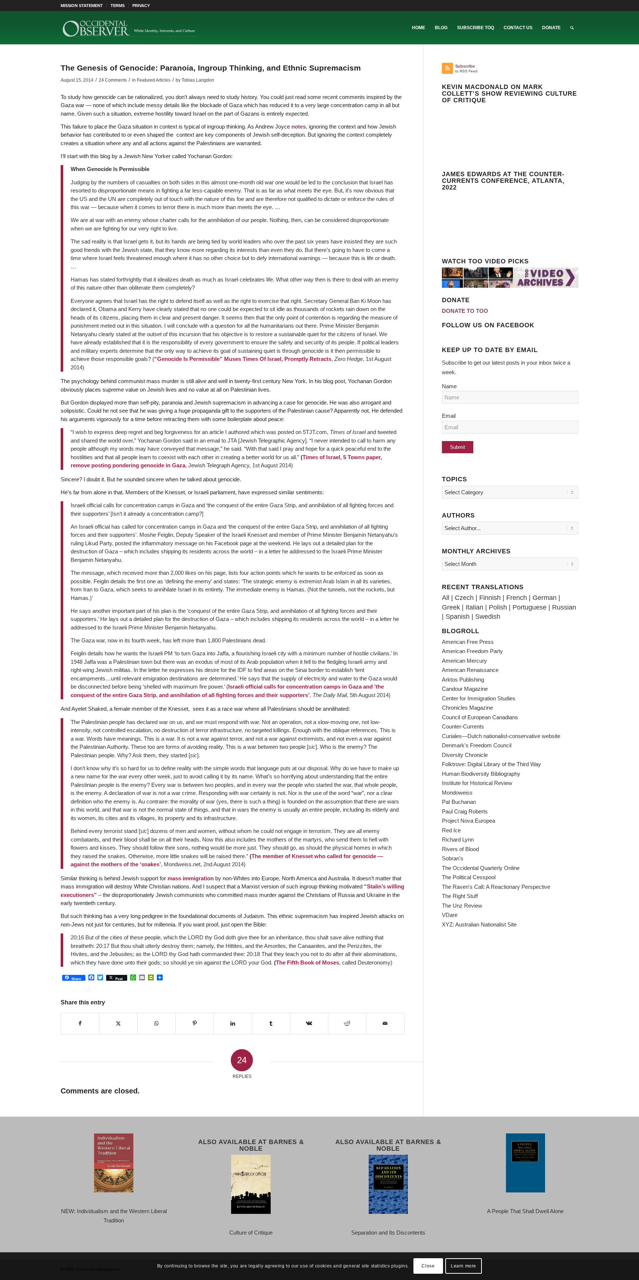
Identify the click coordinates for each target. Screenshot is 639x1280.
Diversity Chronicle (465, 755)
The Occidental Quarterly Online (481, 868)
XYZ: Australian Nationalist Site (479, 924)
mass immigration (191, 878)
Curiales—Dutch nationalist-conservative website (501, 736)
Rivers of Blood (460, 849)
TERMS (118, 5)
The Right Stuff (460, 896)
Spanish (458, 616)
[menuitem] (84, 5)
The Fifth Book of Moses (307, 962)
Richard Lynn (458, 839)
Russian (564, 607)
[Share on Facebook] (80, 1023)
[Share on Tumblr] (271, 1023)
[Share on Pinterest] (194, 1023)
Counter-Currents (463, 726)
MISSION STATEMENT (82, 5)
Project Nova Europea (468, 821)
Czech (464, 597)
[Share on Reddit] (347, 1023)
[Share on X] (118, 1023)
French (516, 597)
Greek (451, 607)
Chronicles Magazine (467, 707)
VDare (449, 915)
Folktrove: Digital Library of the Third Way (491, 764)
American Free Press (468, 642)
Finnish (490, 597)
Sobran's (452, 858)
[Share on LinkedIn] (232, 1023)
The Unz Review (462, 905)
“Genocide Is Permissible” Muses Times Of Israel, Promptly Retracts (242, 359)
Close (428, 1266)
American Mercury (464, 661)
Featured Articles (153, 80)
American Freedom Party (472, 651)
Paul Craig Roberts (465, 811)
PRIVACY (141, 5)
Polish (498, 607)
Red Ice (451, 830)
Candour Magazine (465, 689)
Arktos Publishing (463, 679)
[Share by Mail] (385, 1023)
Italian (474, 607)
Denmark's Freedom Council (476, 745)
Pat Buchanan (459, 802)
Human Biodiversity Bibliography (481, 774)
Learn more (463, 1266)
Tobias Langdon (198, 80)
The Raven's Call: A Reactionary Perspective (496, 887)
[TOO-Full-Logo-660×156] (129, 27)
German (544, 597)
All (445, 597)
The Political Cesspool (469, 877)
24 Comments (113, 80)
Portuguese (530, 607)
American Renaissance (470, 670)
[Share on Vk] (309, 1023)
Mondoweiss (457, 792)
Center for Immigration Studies (478, 698)
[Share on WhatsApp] (156, 1023)
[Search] (571, 27)
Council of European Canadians (480, 717)
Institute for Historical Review (477, 783)
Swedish (487, 616)
